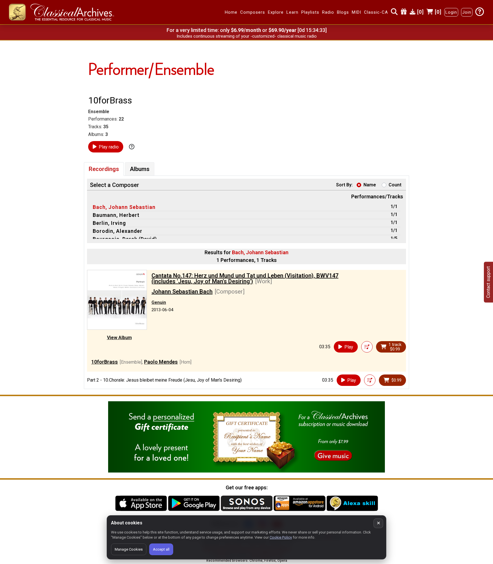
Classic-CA (376, 12)
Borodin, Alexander (117, 231)
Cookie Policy (281, 537)
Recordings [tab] (104, 169)
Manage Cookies (129, 549)
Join (466, 12)
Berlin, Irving (109, 223)
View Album (119, 337)
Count (395, 185)
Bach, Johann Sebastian (124, 207)
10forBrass (104, 362)
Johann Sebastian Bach (182, 291)
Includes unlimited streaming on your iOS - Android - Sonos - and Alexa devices (246, 36)
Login (451, 12)
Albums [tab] (139, 169)
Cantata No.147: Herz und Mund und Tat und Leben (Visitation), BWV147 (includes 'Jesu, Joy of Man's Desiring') (244, 278)
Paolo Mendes (161, 362)
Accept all (161, 549)
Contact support (488, 282)
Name (369, 185)
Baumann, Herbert (116, 215)
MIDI (356, 12)
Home (231, 12)
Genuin (158, 302)
